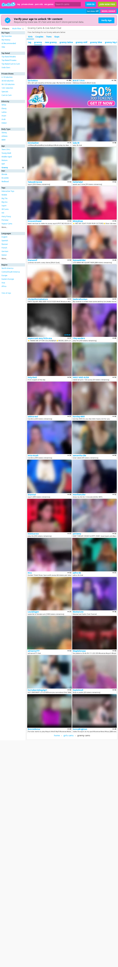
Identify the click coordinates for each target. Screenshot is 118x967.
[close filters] (23, 28)
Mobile (4, 195)
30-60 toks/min (8, 81)
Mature (4, 160)
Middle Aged (7, 156)
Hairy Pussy (6, 216)
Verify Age (106, 20)
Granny (5, 167)
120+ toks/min (7, 88)
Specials (5, 91)
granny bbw (96, 42)
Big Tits (4, 198)
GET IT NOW (101, 103)
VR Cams (5, 209)
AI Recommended (9, 43)
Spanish (5, 240)
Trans (49, 36)
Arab (3, 119)
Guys (56, 36)
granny (38, 42)
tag (18, 4)
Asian (4, 115)
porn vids (39, 4)
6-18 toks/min (7, 77)
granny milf (81, 42)
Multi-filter (16, 28)
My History (6, 40)
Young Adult (6, 153)
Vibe (3, 47)
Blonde (4, 174)
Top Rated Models (9, 56)
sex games (48, 4)
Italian (4, 255)
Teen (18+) (6, 149)
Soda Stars (6, 67)
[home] (8, 4)
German (5, 251)
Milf (3, 164)
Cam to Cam (7, 95)
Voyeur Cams (7, 223)
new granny (51, 42)
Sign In (90, 4)
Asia (3, 282)
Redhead (5, 181)
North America (7, 268)
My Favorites (7, 36)
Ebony (4, 108)
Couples (39, 36)
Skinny (4, 132)
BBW (3, 140)
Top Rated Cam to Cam (11, 64)
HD (3, 213)
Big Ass (4, 202)
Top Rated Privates (9, 60)
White (4, 105)
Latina (4, 112)
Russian (5, 244)
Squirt (4, 205)
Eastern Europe (8, 279)
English (4, 237)
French (4, 248)
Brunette (5, 178)
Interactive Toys (8, 191)
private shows (27, 4)
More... (4, 227)
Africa (4, 286)
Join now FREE (107, 4)
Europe (4, 275)
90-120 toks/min (8, 84)
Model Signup (108, 11)
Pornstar (5, 220)
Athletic (5, 136)
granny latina (66, 42)
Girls (30, 36)
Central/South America (11, 272)
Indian (4, 123)
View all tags (6, 293)
